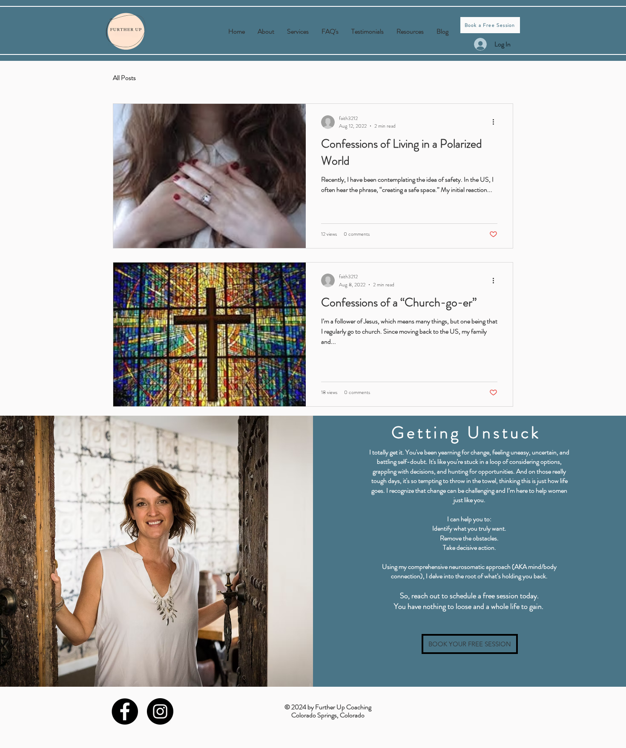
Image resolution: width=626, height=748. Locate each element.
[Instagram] (160, 711)
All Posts (124, 78)
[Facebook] (125, 711)
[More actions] (496, 122)
